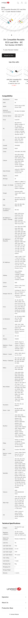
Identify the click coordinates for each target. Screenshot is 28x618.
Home (3, 7)
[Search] (18, 3)
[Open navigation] (26, 3)
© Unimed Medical (14, 614)
